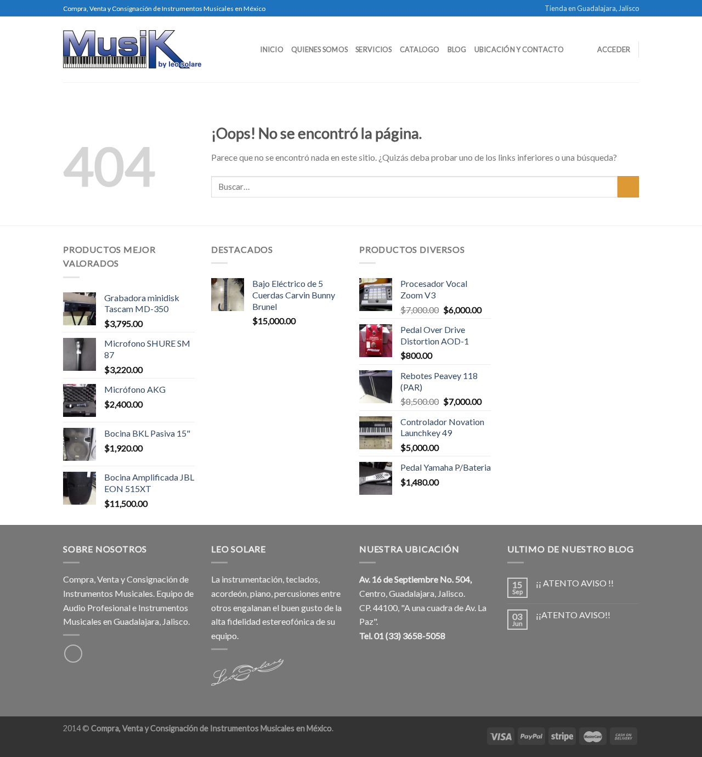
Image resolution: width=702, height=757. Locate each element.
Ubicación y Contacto (519, 49)
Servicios (373, 49)
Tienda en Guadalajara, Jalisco (592, 8)
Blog (457, 49)
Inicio (272, 49)
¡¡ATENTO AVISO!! (573, 614)
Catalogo (420, 49)
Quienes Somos (319, 49)
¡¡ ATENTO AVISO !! (575, 583)
